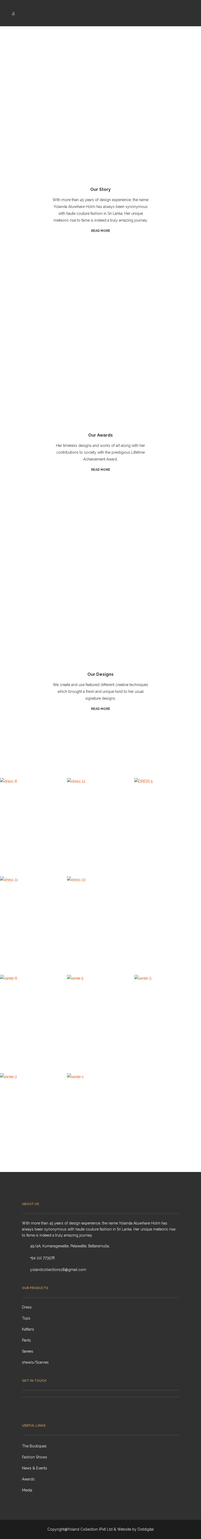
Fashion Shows (34, 1457)
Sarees (27, 1351)
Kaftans (28, 1329)
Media (27, 1490)
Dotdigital (146, 1529)
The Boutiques (34, 1446)
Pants (26, 1340)
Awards (28, 1479)
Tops (26, 1318)
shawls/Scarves (35, 1362)
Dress (27, 1307)
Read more (100, 231)
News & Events (34, 1468)
